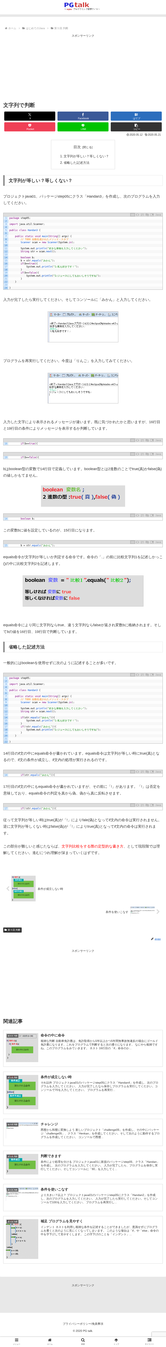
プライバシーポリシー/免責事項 (83, 1323)
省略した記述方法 (76, 162)
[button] (136, 126)
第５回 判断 (14, 930)
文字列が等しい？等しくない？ (86, 156)
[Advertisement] (83, 66)
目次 (77, 147)
